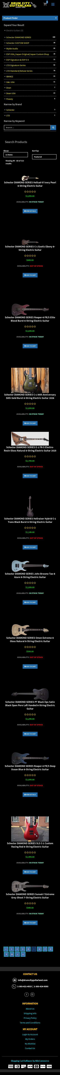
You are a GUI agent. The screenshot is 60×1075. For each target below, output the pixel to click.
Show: (6, 151)
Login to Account (30, 1034)
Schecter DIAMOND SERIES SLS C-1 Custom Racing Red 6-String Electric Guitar (30, 845)
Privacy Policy (30, 1018)
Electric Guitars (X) (14, 30)
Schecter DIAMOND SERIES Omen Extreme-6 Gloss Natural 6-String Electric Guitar (30, 639)
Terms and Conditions (30, 1022)
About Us (30, 1008)
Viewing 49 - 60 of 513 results (15, 162)
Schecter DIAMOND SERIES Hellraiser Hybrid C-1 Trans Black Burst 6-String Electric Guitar (30, 520)
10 (12, 954)
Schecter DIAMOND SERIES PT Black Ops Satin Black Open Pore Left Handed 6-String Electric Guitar (30, 705)
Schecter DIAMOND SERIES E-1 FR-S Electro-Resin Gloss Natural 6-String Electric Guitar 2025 (30, 449)
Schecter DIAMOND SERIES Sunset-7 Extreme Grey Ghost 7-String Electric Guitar (30, 896)
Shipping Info (30, 1013)
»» (23, 954)
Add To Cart (31, 275)
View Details (31, 211)
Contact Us (30, 1048)
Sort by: (35, 151)
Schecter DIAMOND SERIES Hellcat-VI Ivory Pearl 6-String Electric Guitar (30, 184)
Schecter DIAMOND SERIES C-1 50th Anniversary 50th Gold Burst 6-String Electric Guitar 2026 (30, 396)
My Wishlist (30, 1043)
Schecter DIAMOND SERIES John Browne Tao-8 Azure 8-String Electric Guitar (30, 575)
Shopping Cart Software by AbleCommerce (30, 1060)
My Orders (30, 1039)
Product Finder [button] (10, 18)
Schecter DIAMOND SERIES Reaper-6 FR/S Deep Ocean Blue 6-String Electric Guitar (30, 767)
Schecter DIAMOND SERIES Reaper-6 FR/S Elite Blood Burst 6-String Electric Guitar (30, 319)
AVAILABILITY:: (22, 202)
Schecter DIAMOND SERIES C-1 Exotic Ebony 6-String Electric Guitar (30, 248)
